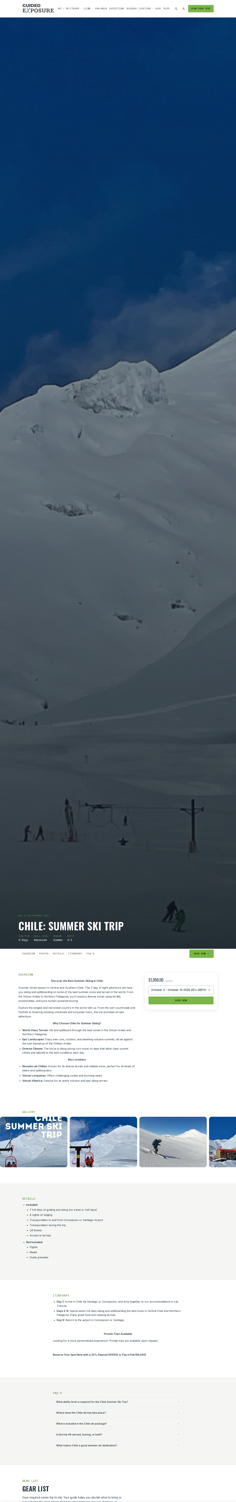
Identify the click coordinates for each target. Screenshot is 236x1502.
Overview (28, 953)
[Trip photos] (118, 1143)
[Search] (176, 8)
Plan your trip (200, 8)
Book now (199, 953)
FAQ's (90, 953)
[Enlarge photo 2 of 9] (103, 1142)
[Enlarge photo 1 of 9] (33, 1142)
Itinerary (75, 953)
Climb (87, 8)
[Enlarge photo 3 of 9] (173, 1142)
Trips (166, 8)
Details (58, 953)
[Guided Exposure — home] (38, 9)
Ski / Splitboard (68, 8)
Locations (145, 8)
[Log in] (183, 8)
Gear (158, 8)
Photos (44, 953)
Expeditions (116, 8)
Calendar (131, 8)
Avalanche (101, 8)
